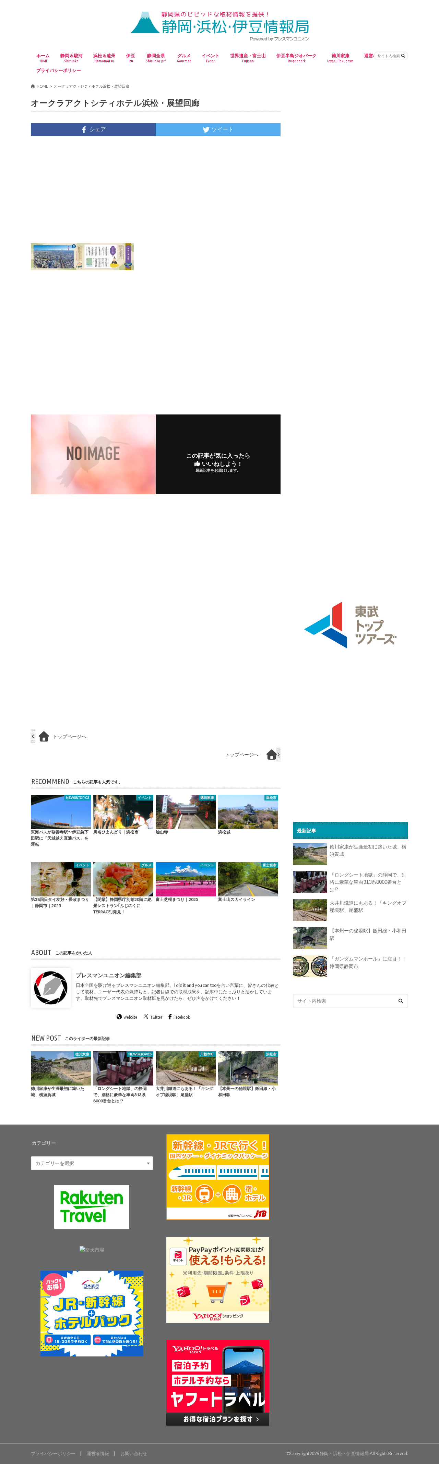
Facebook (182, 1017)
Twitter (156, 1017)
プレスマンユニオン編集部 (109, 975)
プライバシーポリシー (58, 70)
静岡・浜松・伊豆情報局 (344, 1453)
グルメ (184, 58)
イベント (211, 58)
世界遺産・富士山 (248, 58)
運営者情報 (98, 1453)
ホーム (43, 58)
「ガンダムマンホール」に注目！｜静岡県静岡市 (368, 962)
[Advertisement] (156, 190)
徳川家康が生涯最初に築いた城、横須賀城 (368, 850)
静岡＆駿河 (71, 58)
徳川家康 (340, 58)
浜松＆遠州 (104, 58)
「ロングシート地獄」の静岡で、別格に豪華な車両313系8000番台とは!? (368, 882)
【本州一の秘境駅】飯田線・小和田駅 (368, 934)
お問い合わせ (133, 1453)
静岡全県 (156, 58)
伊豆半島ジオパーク (296, 58)
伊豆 (130, 58)
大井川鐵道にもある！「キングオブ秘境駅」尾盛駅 (368, 906)
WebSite (130, 1017)
